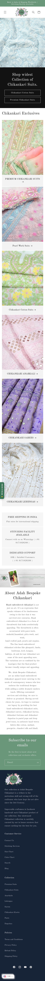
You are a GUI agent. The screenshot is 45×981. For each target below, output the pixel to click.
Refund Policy (10, 951)
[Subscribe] (37, 763)
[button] (5, 12)
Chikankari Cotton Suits (22, 93)
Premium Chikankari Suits (22, 100)
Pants (7, 918)
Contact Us (9, 840)
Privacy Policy (11, 945)
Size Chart (9, 852)
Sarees (7, 907)
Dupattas (8, 924)
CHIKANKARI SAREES (21, 438)
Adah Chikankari (22, 979)
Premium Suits (11, 884)
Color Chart (9, 857)
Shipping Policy (11, 956)
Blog (7, 868)
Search (7, 863)
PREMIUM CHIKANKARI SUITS (22, 179)
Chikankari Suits (12, 890)
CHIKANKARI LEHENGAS (21, 502)
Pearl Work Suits (21, 246)
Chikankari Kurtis (12, 912)
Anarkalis (9, 896)
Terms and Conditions (14, 939)
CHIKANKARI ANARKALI (21, 374)
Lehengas (8, 901)
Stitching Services (12, 846)
